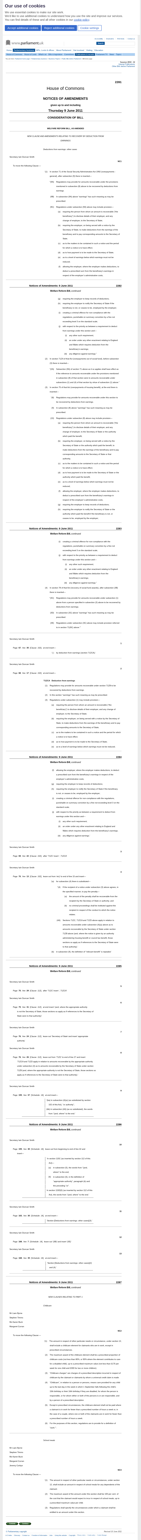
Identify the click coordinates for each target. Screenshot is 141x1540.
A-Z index (9, 1535)
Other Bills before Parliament (123, 66)
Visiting (89, 50)
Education (98, 50)
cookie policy (81, 19)
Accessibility (99, 39)
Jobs (51, 1535)
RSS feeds (120, 39)
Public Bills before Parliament (71, 59)
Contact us (131, 39)
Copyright (72, 1535)
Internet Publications (127, 64)
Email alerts (110, 39)
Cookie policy (91, 1535)
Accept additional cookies (22, 28)
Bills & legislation (55, 54)
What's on (42, 54)
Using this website (61, 1535)
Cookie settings (89, 28)
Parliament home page (22, 59)
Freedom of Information (39, 1535)
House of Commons (14, 54)
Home (9, 50)
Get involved (78, 50)
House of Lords (30, 54)
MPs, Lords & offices (45, 50)
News (112, 54)
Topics (118, 54)
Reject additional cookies (59, 28)
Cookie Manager (102, 1535)
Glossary (17, 1535)
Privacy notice (81, 1535)
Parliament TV (102, 54)
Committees (69, 54)
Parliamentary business (24, 50)
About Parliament (63, 50)
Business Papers (54, 59)
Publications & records (85, 54)
